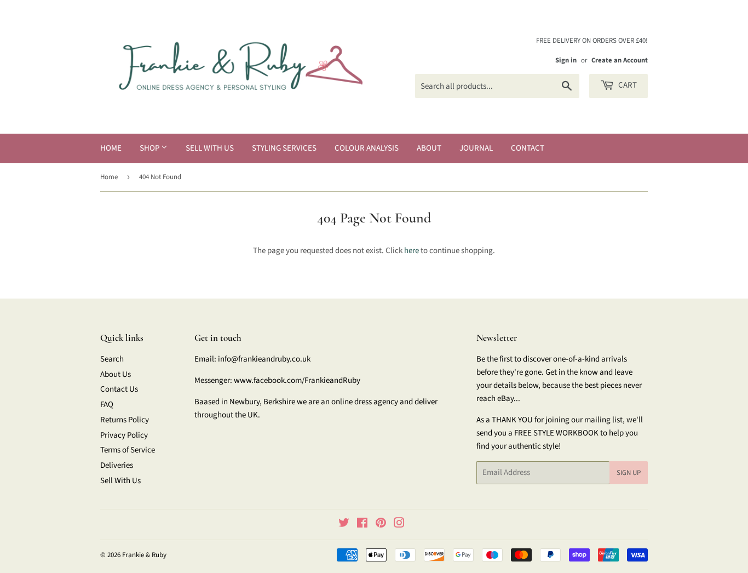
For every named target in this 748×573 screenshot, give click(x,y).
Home (111, 148)
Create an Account (619, 60)
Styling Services (284, 148)
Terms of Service (127, 450)
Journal (476, 148)
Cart (627, 85)
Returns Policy (124, 420)
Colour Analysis (367, 148)
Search (112, 359)
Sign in (566, 60)
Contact (527, 148)
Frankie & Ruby (144, 555)
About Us (115, 374)
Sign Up (629, 473)
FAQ (106, 404)
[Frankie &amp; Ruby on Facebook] (362, 524)
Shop (150, 148)
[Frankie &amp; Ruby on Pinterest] (381, 524)
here (411, 250)
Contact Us (119, 389)
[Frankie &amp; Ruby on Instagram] (399, 524)
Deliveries (116, 465)
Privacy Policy (124, 435)
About (429, 148)
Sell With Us (210, 148)
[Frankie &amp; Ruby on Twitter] (343, 524)
